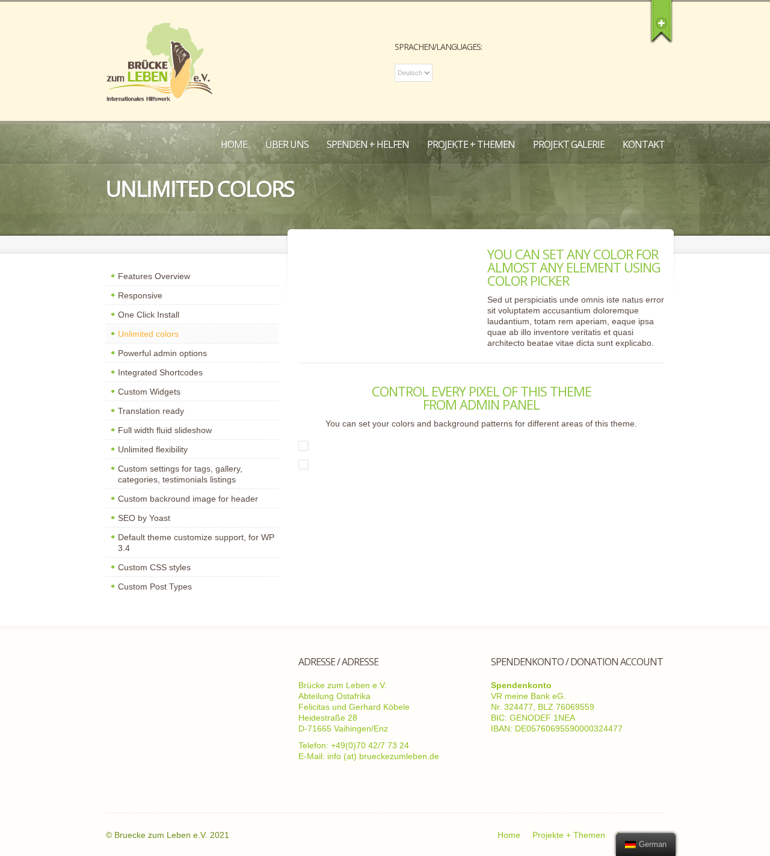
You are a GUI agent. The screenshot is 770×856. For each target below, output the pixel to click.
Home (234, 144)
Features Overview (154, 276)
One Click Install (148, 314)
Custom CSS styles (154, 567)
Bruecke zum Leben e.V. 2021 (171, 835)
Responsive (140, 295)
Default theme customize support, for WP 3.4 (196, 542)
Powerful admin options (162, 353)
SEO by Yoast (144, 518)
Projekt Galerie (569, 144)
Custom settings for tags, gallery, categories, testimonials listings (180, 474)
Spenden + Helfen (368, 144)
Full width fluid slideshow (165, 430)
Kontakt (644, 144)
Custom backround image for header (188, 498)
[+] (661, 21)
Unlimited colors (148, 334)
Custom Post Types (155, 586)
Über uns (287, 144)
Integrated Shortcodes (160, 372)
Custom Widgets (149, 391)
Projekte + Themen (471, 144)
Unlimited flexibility (153, 449)
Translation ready (151, 411)
